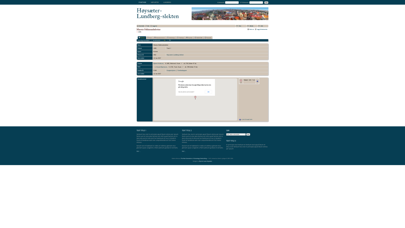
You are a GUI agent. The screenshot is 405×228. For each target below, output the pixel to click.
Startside (142, 2)
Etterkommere (160, 38)
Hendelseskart (156, 40)
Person (143, 38)
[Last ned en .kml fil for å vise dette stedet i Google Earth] (257, 81)
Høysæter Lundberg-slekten (175, 55)
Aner (150, 38)
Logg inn (154, 26)
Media (251, 26)
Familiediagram (182, 70)
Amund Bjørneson (161, 67)
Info (262, 26)
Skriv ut (251, 29)
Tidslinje (181, 38)
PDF (170, 40)
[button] (195, 97)
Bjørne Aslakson (158, 63)
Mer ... (139, 151)
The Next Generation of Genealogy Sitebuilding (194, 158)
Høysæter (155, 2)
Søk (148, 26)
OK (208, 92)
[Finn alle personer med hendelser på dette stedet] (170, 48)
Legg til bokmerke (262, 29)
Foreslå (209, 38)
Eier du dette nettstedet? (186, 92)
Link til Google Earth (247, 119)
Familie (190, 38)
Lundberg (167, 2)
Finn (240, 26)
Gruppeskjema (171, 70)
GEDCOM (199, 38)
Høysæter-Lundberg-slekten (158, 13)
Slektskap (172, 38)
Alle (165, 40)
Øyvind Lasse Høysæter (205, 161)
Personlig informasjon (144, 40)
